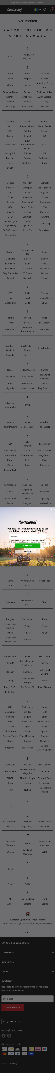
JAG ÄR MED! (27, 546)
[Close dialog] (52, 509)
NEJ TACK (27, 552)
